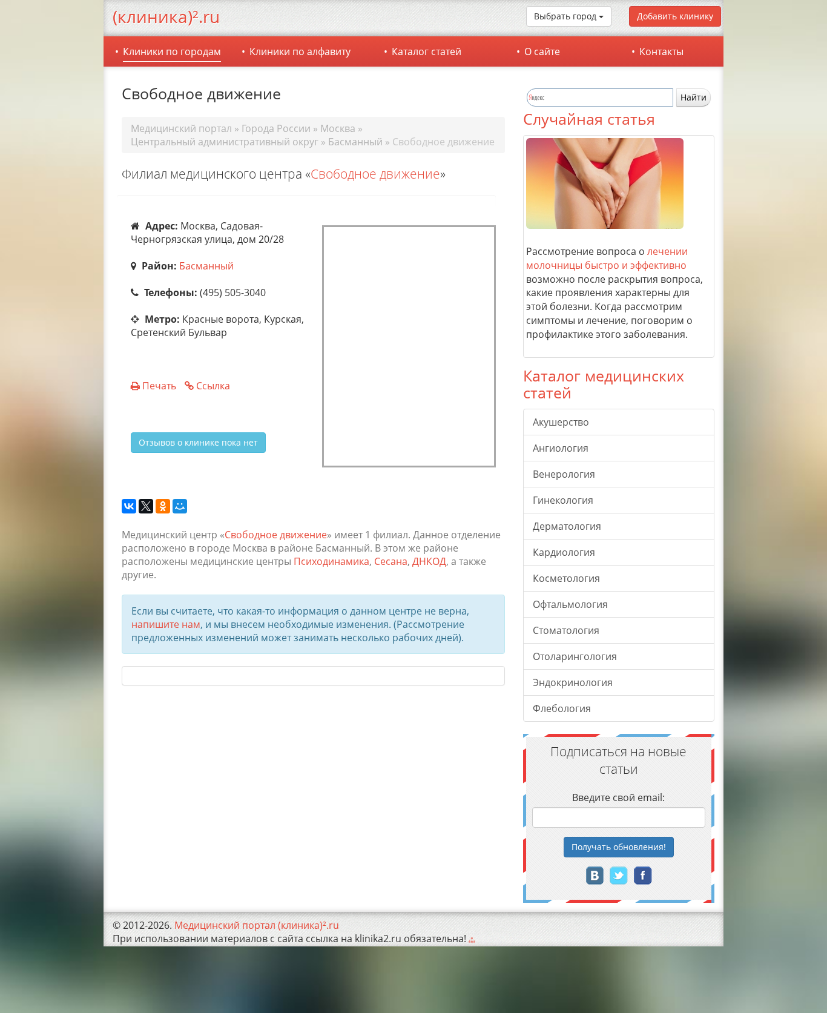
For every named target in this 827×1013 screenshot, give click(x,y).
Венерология (564, 474)
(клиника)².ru (166, 16)
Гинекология (563, 500)
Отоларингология (575, 656)
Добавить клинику (675, 16)
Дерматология (567, 526)
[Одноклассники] (163, 507)
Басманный (206, 265)
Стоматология (566, 630)
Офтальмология (570, 604)
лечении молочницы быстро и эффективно (607, 258)
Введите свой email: (618, 797)
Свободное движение (375, 173)
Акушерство (561, 422)
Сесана (390, 561)
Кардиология (564, 552)
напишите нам (165, 624)
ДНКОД (429, 561)
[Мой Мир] (180, 507)
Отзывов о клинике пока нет (198, 442)
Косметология (566, 578)
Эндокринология (573, 682)
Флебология (562, 708)
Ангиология (560, 448)
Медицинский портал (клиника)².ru (256, 925)
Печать (159, 385)
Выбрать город (566, 16)
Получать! (619, 847)
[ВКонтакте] (129, 507)
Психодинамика (331, 561)
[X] (146, 507)
